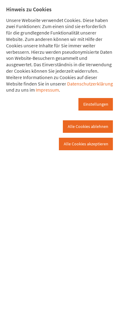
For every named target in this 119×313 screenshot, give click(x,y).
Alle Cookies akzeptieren (86, 144)
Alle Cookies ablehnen (88, 126)
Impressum (47, 90)
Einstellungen (95, 104)
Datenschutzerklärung (90, 84)
